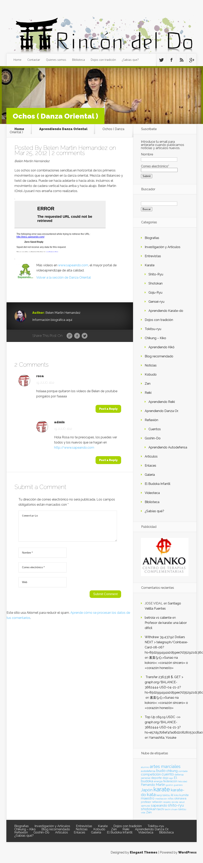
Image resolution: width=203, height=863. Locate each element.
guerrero (178, 785)
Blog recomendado (159, 356)
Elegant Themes (143, 852)
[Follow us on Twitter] (161, 60)
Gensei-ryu (156, 302)
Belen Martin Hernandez (75, 147)
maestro (147, 798)
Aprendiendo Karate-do (165, 311)
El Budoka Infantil (157, 484)
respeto (167, 802)
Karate (149, 265)
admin (59, 422)
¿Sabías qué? (154, 511)
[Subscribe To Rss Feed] (181, 60)
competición (151, 774)
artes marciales (165, 766)
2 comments (68, 152)
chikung (172, 771)
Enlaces (150, 465)
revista (174, 802)
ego (171, 778)
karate (161, 789)
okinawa (180, 798)
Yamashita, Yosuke (162, 737)
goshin (169, 785)
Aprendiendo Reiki (161, 402)
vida (143, 812)
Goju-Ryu (155, 292)
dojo (166, 777)
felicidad (182, 781)
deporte (156, 777)
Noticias (151, 365)
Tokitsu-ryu (153, 329)
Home (17, 60)
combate (183, 771)
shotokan (149, 809)
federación (170, 781)
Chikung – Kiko (155, 338)
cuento (168, 774)
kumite (184, 795)
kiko (176, 795)
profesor (146, 801)
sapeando (159, 805)
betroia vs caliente (158, 617)
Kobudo (151, 374)
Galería (150, 475)
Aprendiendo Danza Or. (161, 411)
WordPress (187, 852)
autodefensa (148, 771)
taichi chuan (171, 809)
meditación (161, 798)
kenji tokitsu (163, 795)
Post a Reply (108, 408)
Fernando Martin (153, 785)
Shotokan (155, 283)
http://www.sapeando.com (74, 447)
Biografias (152, 238)
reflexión (157, 801)
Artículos (151, 456)
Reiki (148, 393)
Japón (147, 789)
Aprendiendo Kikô (161, 347)
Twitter (84, 336)
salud (182, 802)
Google (69, 336)
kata (151, 794)
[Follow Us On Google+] (191, 60)
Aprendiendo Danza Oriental (63, 129)
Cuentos (154, 429)
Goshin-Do (153, 438)
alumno (145, 767)
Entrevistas (153, 256)
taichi (160, 809)
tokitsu (182, 809)
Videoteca (152, 493)
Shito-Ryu (155, 274)
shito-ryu (176, 805)
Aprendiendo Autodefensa (167, 447)
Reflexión (151, 420)
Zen (147, 383)
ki (172, 795)
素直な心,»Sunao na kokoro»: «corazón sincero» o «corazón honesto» (166, 663)
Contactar (33, 60)
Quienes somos (56, 60)
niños (170, 798)
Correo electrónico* (155, 166)
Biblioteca (78, 60)
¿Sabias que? (130, 60)
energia (158, 781)
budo (161, 770)
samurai (145, 805)
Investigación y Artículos (162, 247)
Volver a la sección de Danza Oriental (63, 277)
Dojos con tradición (103, 60)
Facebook (77, 336)
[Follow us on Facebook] (171, 60)
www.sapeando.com (73, 265)
